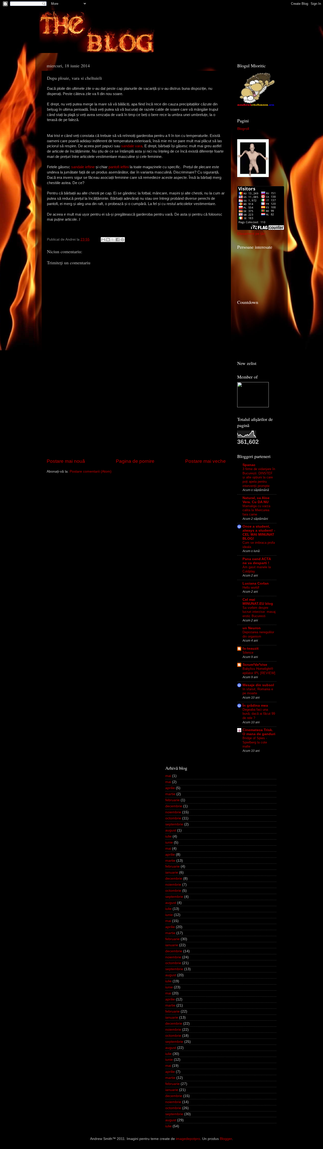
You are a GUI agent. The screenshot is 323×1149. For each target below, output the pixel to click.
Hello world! (251, 587)
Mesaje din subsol (258, 685)
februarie (172, 800)
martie (170, 794)
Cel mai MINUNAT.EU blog (258, 602)
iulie (168, 836)
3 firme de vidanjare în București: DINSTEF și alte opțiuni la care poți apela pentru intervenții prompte (259, 477)
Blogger (226, 1139)
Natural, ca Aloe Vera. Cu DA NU (256, 500)
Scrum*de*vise (255, 665)
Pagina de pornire (135, 461)
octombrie (173, 818)
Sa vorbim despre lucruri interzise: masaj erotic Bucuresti (259, 612)
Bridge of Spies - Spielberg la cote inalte (255, 742)
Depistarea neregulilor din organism (258, 634)
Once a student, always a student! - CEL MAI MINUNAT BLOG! (259, 532)
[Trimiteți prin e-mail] (103, 239)
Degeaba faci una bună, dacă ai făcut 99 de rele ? (259, 714)
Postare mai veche (205, 461)
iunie (169, 842)
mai (168, 776)
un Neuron (252, 628)
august (170, 830)
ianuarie (171, 872)
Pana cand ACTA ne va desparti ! (257, 561)
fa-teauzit (251, 648)
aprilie (170, 788)
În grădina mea (255, 705)
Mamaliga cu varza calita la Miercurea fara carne (256, 510)
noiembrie (173, 812)
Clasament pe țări (251, 234)
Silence (248, 652)
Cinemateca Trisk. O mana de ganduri (259, 732)
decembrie (173, 806)
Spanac (249, 465)
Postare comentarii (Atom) (91, 471)
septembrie (174, 824)
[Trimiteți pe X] (112, 239)
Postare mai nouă (66, 461)
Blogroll (243, 129)
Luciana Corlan (256, 583)
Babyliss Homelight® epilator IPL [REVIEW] (259, 671)
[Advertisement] (136, 419)
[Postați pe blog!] (108, 239)
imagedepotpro (188, 1139)
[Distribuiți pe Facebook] (117, 239)
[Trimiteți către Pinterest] (122, 239)
